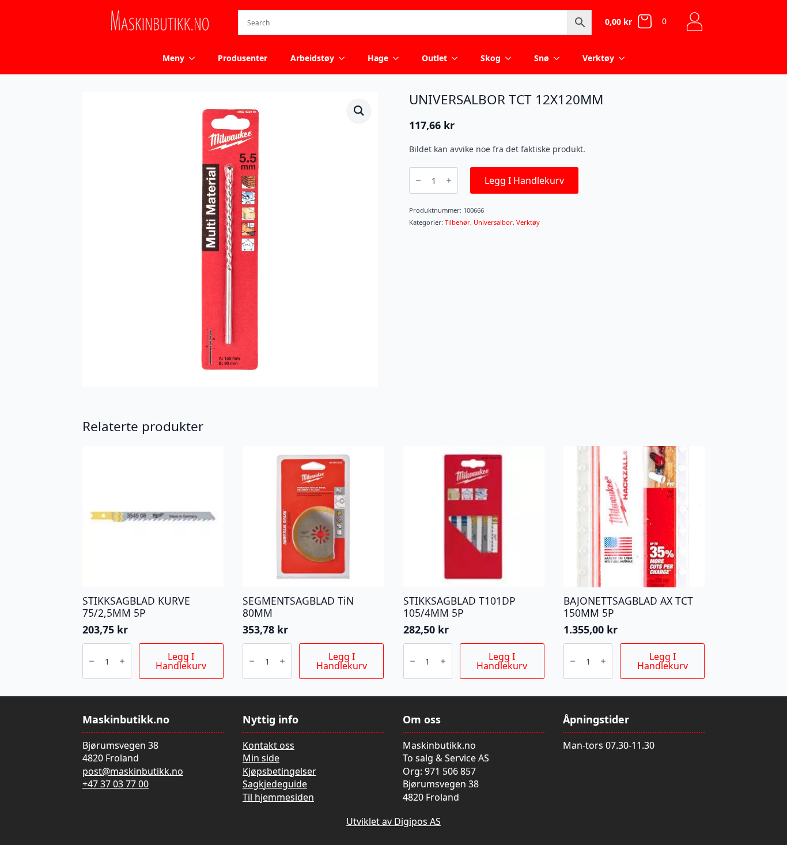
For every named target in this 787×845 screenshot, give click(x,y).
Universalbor (493, 222)
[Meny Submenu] (195, 58)
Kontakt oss (268, 745)
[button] (359, 111)
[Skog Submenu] (512, 58)
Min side (261, 758)
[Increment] (448, 180)
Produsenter (242, 57)
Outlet (434, 57)
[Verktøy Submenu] (625, 58)
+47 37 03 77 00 (115, 784)
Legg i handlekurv (524, 180)
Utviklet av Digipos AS (393, 821)
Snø (541, 57)
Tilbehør (457, 222)
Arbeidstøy (312, 57)
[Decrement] (418, 180)
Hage (378, 57)
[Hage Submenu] (399, 58)
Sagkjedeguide (275, 784)
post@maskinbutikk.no (132, 771)
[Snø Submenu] (560, 58)
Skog (490, 57)
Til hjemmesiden (278, 797)
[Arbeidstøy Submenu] (345, 58)
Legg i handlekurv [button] (181, 661)
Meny (173, 57)
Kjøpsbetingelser (279, 771)
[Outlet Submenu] (458, 58)
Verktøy (598, 57)
